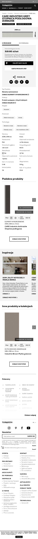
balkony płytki (27, 397)
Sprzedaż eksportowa (28, 464)
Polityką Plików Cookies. (30, 532)
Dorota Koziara (8, 466)
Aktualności (25, 482)
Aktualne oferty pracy (28, 478)
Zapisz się (31, 436)
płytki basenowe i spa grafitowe (11, 411)
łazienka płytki (10, 385)
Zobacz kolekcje (8, 103)
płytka (24, 404)
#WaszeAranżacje (9, 487)
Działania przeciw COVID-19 (9, 500)
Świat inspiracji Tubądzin (11, 481)
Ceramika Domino (27, 492)
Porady (20, 8)
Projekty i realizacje (10, 483)
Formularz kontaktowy (28, 455)
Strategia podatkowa (10, 506)
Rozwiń (34, 445)
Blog (5, 485)
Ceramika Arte (26, 495)
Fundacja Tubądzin (9, 495)
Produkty (10, 13)
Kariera (23, 474)
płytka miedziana (25, 389)
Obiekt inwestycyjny (9, 117)
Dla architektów (26, 470)
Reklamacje (25, 466)
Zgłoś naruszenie (27, 468)
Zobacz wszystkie (19, 239)
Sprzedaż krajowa (27, 462)
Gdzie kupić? (28, 8)
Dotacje (6, 510)
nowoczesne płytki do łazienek (9, 390)
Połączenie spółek (9, 497)
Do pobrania (7, 475)
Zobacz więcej (30, 415)
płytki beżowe (27, 408)
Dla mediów (25, 485)
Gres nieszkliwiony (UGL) (22, 129)
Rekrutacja (25, 476)
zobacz (5, 293)
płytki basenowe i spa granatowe (11, 395)
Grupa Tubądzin (8, 493)
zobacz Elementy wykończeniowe (15, 94)
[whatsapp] (16, 82)
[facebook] (22, 82)
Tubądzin (4, 13)
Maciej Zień (7, 463)
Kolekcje (6, 455)
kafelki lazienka (27, 393)
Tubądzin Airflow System (29, 490)
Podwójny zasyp (8, 129)
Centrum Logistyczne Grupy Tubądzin (10, 503)
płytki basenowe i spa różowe (11, 406)
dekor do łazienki (28, 385)
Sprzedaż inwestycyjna (29, 460)
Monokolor (6, 109)
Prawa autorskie (9, 512)
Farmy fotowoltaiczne (10, 508)
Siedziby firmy (26, 458)
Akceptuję (19, 536)
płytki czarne (26, 401)
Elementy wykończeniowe (20, 13)
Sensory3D (25, 503)
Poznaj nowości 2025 (28, 497)
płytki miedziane (28, 411)
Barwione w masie (8, 125)
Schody (20, 117)
